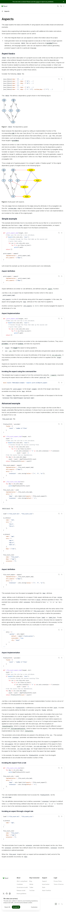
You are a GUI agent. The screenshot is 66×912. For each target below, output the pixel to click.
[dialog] (21, 903)
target (15, 348)
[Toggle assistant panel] (61, 6)
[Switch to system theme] (56, 904)
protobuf (50, 43)
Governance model (22, 887)
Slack (43, 887)
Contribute (20, 884)
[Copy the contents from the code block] (59, 79)
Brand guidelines (21, 893)
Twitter (31, 887)
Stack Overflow (46, 890)
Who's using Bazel (22, 881)
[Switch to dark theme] (62, 904)
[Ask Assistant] (62, 79)
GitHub (31, 884)
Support (44, 881)
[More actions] (64, 6)
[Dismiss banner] (63, 2)
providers (15, 140)
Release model (21, 890)
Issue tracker (45, 884)
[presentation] (33, 463)
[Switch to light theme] (59, 904)
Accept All (16, 907)
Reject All (7, 907)
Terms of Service (59, 884)
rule (13, 133)
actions (20, 344)
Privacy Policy (58, 881)
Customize (34, 907)
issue (37, 1)
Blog (30, 881)
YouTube (31, 890)
